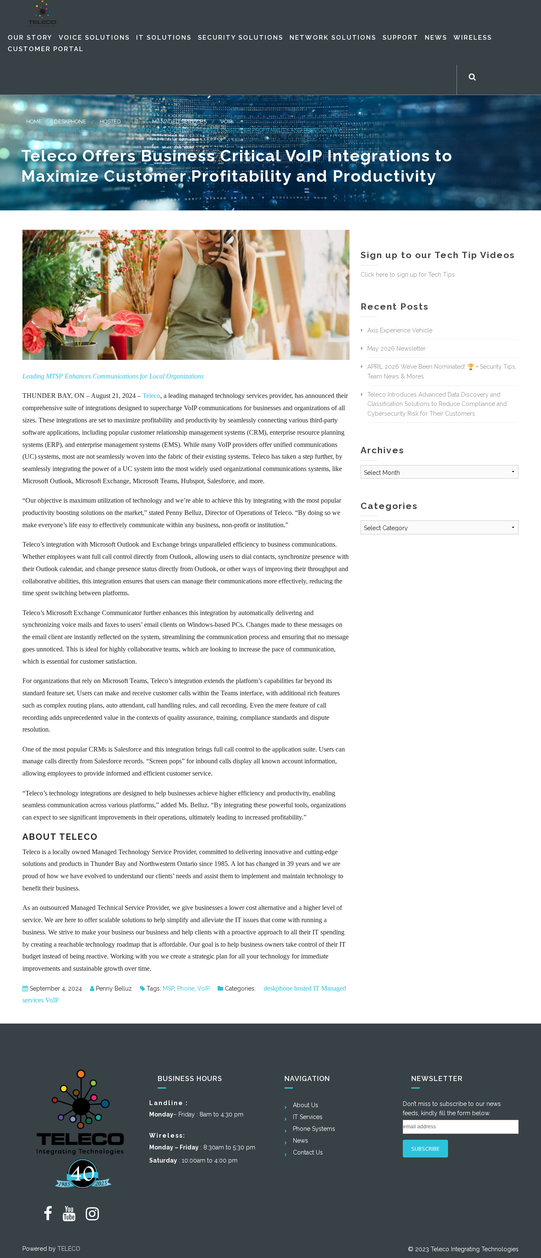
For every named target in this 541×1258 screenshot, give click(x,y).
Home (34, 121)
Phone (185, 988)
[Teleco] (42, 13)
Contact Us (308, 1152)
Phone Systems (314, 1128)
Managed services (179, 121)
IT (136, 121)
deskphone (70, 121)
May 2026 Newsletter (396, 348)
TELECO (68, 1248)
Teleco (151, 395)
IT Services (307, 1117)
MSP (168, 988)
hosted (110, 121)
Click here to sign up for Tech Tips (408, 274)
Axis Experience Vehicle (399, 330)
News (300, 1140)
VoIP (226, 121)
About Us (305, 1105)
